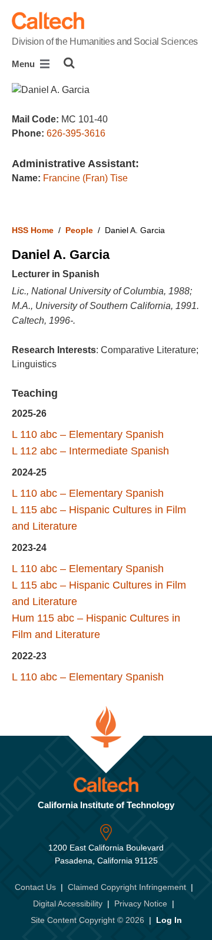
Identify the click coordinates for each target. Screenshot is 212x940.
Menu (24, 64)
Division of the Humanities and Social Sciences (105, 41)
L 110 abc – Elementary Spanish (88, 434)
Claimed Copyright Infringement (127, 887)
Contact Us (35, 887)
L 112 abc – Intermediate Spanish (90, 451)
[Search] (69, 63)
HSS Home (33, 230)
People (79, 230)
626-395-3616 (76, 133)
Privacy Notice (140, 903)
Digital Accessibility (67, 903)
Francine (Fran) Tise (85, 178)
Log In (169, 920)
